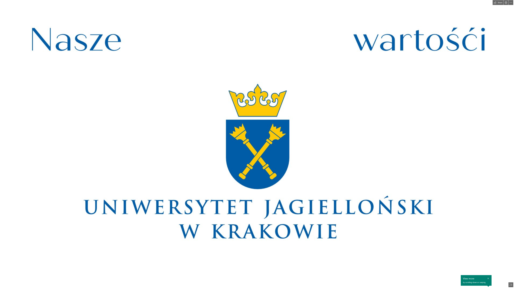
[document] (258, 145)
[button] (498, 2)
